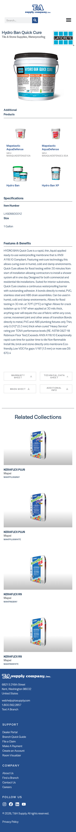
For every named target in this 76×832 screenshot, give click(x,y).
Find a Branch (10, 778)
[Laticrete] (63, 45)
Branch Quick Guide (14, 737)
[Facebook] (11, 804)
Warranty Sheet (18, 376)
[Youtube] (24, 804)
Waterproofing (36, 37)
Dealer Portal (10, 732)
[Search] (35, 20)
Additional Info (54, 389)
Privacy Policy (10, 821)
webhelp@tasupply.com (16, 700)
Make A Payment (12, 746)
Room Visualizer (11, 755)
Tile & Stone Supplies (14, 37)
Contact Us (9, 782)
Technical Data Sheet (54, 376)
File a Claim (9, 741)
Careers (7, 787)
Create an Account (13, 750)
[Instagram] (4, 804)
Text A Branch (10, 709)
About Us (7, 773)
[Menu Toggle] (68, 20)
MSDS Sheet (18, 389)
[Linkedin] (17, 804)
